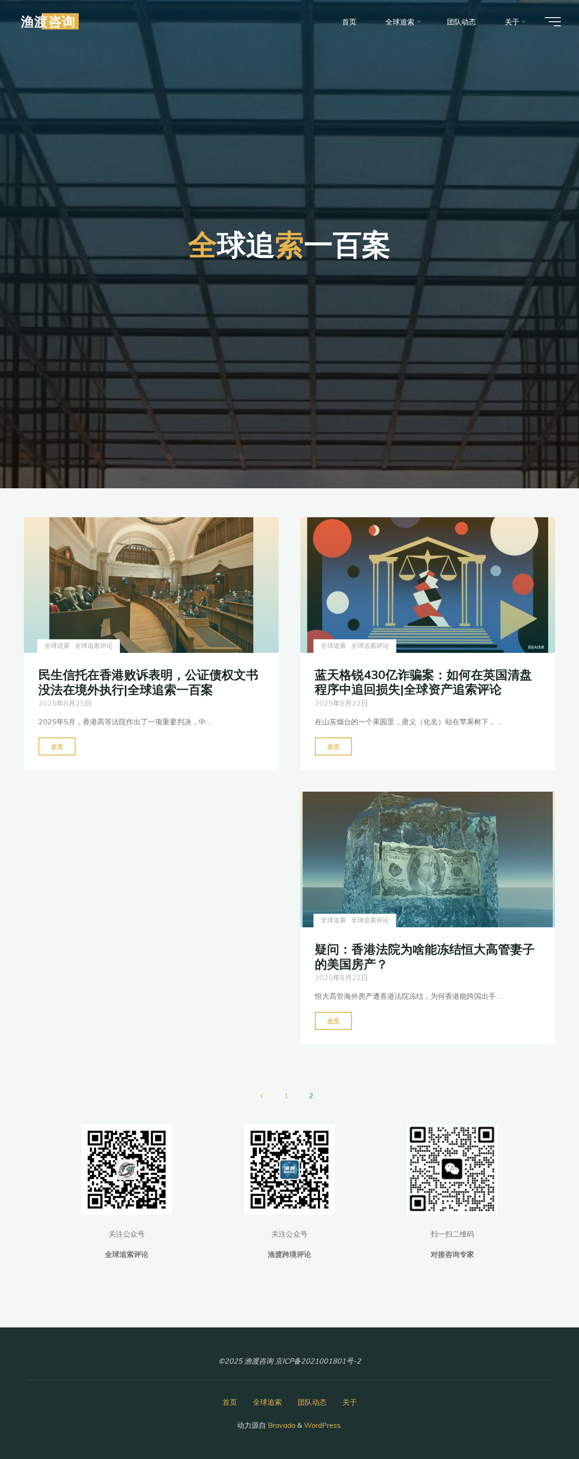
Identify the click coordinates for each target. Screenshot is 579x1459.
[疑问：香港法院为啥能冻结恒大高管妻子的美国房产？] (427, 859)
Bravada (280, 1425)
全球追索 (57, 646)
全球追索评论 (94, 646)
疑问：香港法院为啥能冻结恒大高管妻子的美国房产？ (425, 956)
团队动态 (312, 1402)
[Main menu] (553, 21)
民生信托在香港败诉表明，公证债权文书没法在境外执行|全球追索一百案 (148, 682)
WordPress (322, 1425)
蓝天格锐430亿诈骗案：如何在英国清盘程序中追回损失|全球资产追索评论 (423, 682)
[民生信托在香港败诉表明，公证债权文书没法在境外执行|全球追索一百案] (151, 585)
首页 (230, 1402)
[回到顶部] (543, 1423)
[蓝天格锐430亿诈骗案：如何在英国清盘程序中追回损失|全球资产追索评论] (427, 585)
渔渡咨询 (48, 21)
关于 (349, 1402)
